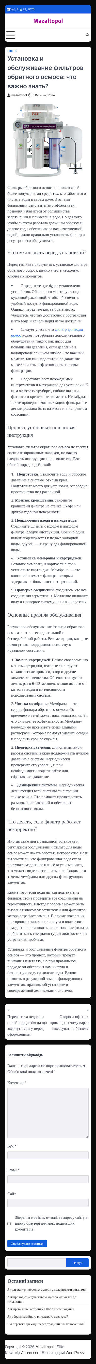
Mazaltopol (48, 20)
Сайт (11, 1194)
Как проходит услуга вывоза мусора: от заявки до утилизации (41, 1299)
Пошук (77, 1262)
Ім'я (11, 1146)
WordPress (75, 1352)
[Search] (87, 35)
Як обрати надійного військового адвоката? (37, 1316)
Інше (12, 51)
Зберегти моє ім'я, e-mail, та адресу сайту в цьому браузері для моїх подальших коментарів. (51, 1223)
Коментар (16, 1083)
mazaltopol (19, 95)
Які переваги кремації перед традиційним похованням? (45, 1323)
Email (13, 1170)
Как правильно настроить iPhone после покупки (40, 1308)
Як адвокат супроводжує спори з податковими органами (46, 1289)
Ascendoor (30, 1352)
